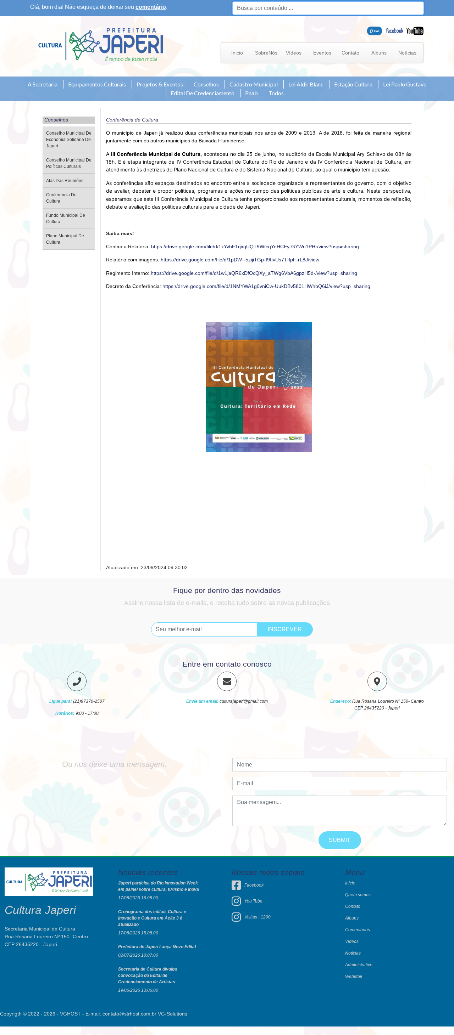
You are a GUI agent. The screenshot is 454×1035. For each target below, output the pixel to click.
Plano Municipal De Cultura (65, 239)
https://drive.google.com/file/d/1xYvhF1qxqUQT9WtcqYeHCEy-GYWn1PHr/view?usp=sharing (255, 246)
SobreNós (266, 53)
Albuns (379, 53)
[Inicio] (100, 44)
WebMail (353, 976)
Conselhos (206, 84)
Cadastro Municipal (253, 84)
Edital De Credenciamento (202, 93)
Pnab (251, 93)
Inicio (237, 53)
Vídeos (293, 53)
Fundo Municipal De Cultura (65, 218)
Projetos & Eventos (160, 84)
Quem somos (358, 894)
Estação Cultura (353, 84)
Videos (352, 941)
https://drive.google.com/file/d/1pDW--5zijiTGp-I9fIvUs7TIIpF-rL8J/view (240, 259)
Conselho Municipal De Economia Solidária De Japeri (69, 139)
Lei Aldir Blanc (305, 84)
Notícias (407, 53)
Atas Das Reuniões (64, 180)
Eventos (322, 53)
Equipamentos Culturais (97, 84)
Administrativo (358, 964)
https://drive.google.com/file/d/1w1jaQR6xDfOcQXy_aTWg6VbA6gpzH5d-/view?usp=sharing (254, 273)
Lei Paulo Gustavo (405, 84)
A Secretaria (42, 84)
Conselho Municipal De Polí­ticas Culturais (69, 163)
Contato (350, 53)
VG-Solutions (172, 1014)
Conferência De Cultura (61, 198)
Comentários (357, 929)
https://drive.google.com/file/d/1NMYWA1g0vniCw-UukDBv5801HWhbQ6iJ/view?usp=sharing (266, 286)
